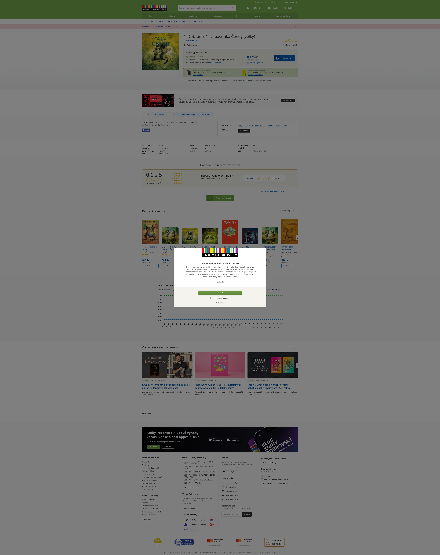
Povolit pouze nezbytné (220, 298)
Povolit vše (220, 293)
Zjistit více (220, 281)
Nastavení (220, 302)
